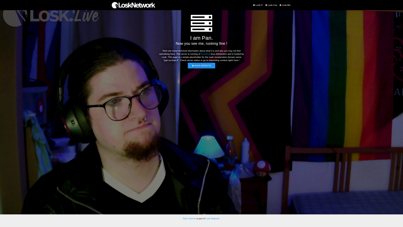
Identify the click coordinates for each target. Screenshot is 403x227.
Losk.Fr (259, 5)
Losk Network (212, 218)
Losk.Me (285, 5)
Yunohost (205, 54)
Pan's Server (189, 218)
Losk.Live (272, 5)
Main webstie (202, 65)
